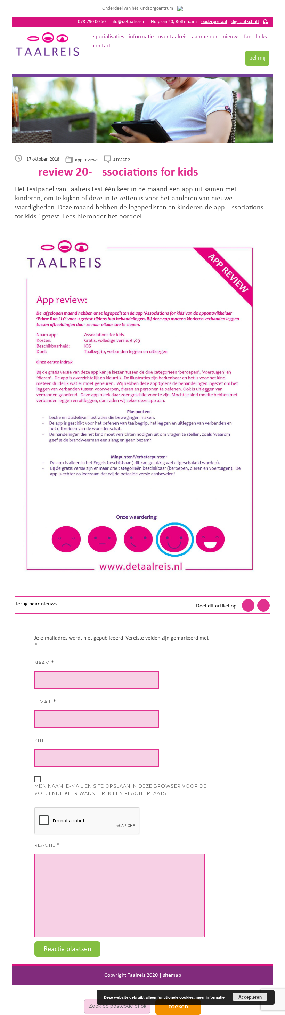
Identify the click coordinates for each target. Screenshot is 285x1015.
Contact (102, 46)
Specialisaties (108, 37)
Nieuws (231, 37)
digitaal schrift (245, 21)
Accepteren (250, 997)
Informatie (141, 37)
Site (39, 740)
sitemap (172, 975)
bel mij (257, 58)
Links (261, 37)
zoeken (178, 1006)
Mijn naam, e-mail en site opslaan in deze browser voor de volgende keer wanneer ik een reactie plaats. (120, 789)
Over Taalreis (173, 37)
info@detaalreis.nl (128, 21)
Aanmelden (205, 37)
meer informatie (210, 997)
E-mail (45, 702)
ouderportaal (214, 21)
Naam (44, 663)
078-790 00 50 (92, 21)
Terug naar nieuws (36, 604)
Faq (248, 37)
